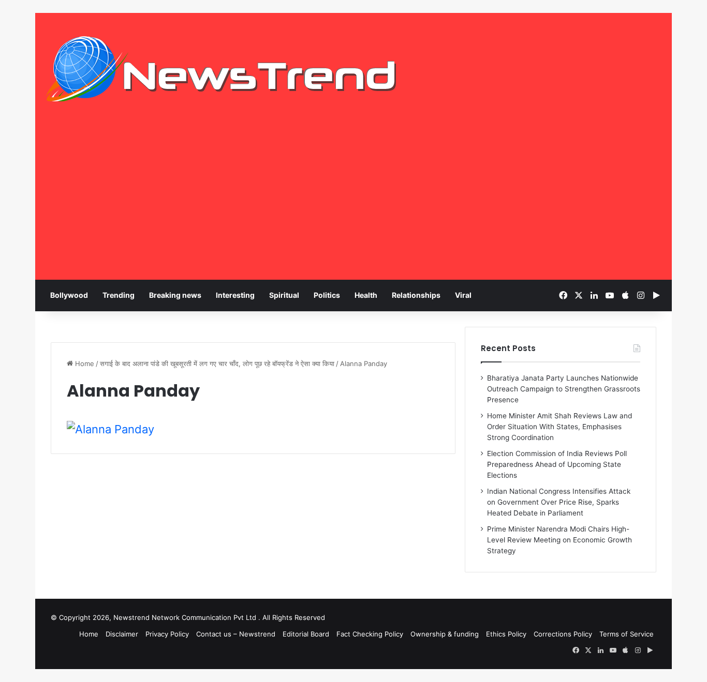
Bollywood (69, 295)
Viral (463, 295)
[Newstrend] (221, 69)
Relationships (416, 295)
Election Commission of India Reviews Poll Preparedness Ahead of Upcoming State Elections (557, 464)
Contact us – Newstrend (235, 634)
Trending (118, 295)
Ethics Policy (506, 634)
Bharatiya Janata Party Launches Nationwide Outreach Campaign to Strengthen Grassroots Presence (563, 389)
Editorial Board (306, 634)
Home (83, 363)
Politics (327, 295)
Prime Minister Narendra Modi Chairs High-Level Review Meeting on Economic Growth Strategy (559, 540)
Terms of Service (626, 634)
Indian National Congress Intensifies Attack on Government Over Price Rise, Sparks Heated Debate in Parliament (558, 502)
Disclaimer (122, 634)
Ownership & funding (444, 634)
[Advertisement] (353, 202)
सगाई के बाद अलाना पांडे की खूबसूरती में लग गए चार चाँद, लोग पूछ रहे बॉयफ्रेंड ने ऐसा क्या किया (217, 363)
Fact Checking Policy (369, 634)
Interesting (235, 295)
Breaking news (175, 295)
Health (366, 295)
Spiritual (284, 295)
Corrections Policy (563, 634)
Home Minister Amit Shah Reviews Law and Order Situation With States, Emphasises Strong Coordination (559, 427)
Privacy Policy (167, 634)
